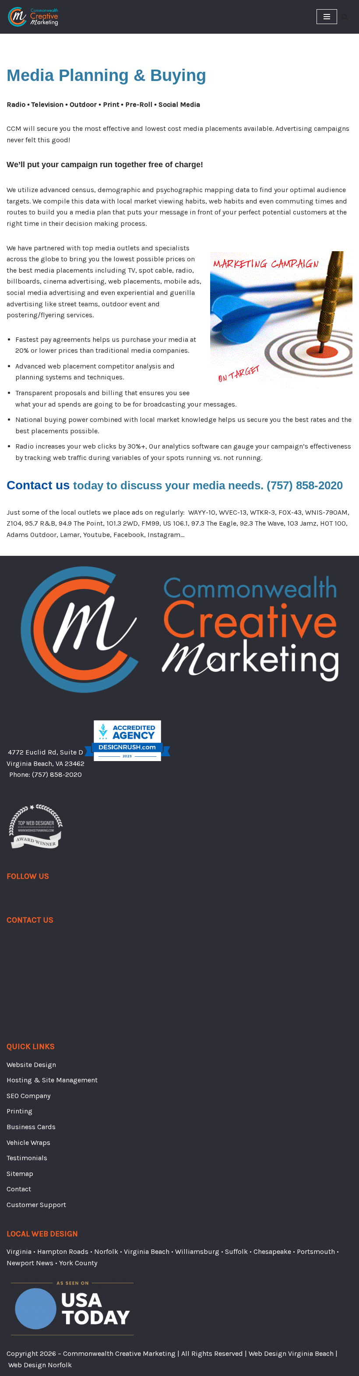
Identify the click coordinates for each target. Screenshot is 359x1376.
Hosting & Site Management (52, 1080)
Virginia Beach (146, 1251)
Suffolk (236, 1251)
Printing (19, 1111)
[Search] (344, 17)
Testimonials (27, 1158)
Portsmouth (316, 1251)
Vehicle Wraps (28, 1142)
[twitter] (19, 897)
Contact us (38, 485)
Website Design (31, 1064)
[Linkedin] (28, 897)
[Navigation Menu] (327, 16)
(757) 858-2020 (57, 774)
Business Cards (31, 1127)
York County (78, 1263)
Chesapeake (272, 1251)
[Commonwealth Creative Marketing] (33, 17)
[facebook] (11, 897)
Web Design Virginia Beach (291, 1353)
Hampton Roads (62, 1251)
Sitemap (20, 1173)
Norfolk (106, 1251)
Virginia (19, 1251)
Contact (19, 1189)
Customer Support (36, 1204)
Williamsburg (197, 1251)
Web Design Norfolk (40, 1365)
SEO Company (28, 1096)
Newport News (30, 1263)
